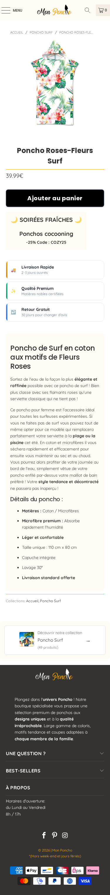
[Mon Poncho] (55, 10)
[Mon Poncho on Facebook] (44, 835)
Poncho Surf (41, 32)
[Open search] (89, 10)
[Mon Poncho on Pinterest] (54, 835)
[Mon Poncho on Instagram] (65, 835)
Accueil (16, 32)
